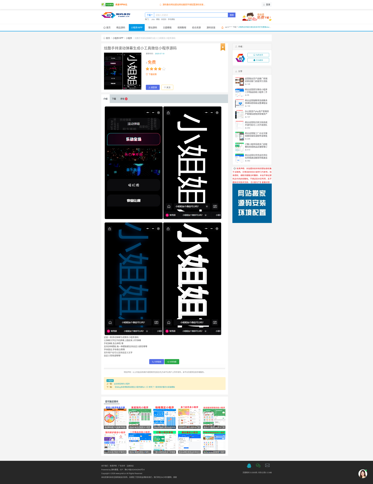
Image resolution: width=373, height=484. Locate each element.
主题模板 (167, 27)
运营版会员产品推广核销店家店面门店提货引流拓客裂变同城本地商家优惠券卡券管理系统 (256, 79)
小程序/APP (136, 27)
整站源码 (152, 27)
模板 (158, 19)
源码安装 (211, 27)
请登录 (154, 87)
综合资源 (196, 27)
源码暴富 (114, 469)
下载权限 (152, 74)
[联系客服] (249, 466)
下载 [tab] (114, 98)
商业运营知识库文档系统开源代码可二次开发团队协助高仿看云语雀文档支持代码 (256, 123)
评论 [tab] (123, 98)
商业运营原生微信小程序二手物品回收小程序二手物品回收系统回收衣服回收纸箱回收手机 (256, 90)
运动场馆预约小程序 (122, 383)
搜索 (232, 14)
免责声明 (113, 465)
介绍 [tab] (105, 98)
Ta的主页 (259, 55)
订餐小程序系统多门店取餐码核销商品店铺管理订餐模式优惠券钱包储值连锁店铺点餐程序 (256, 145)
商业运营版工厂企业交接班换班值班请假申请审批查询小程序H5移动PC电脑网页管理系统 (257, 134)
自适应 (163, 19)
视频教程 (181, 27)
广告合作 (121, 465)
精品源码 (120, 27)
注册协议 (130, 465)
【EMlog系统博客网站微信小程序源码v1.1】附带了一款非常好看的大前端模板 (144, 387)
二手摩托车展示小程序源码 (249, 27)
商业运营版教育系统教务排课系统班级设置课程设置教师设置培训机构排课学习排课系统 (256, 101)
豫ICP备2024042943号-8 (135, 469)
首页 (108, 27)
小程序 (129, 37)
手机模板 (171, 19)
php (153, 19)
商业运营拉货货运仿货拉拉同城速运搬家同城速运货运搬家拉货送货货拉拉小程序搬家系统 (256, 156)
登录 (267, 4)
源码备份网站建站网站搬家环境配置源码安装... (184, 4)
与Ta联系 (259, 60)
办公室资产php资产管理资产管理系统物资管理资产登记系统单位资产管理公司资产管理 (257, 112)
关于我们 (104, 465)
